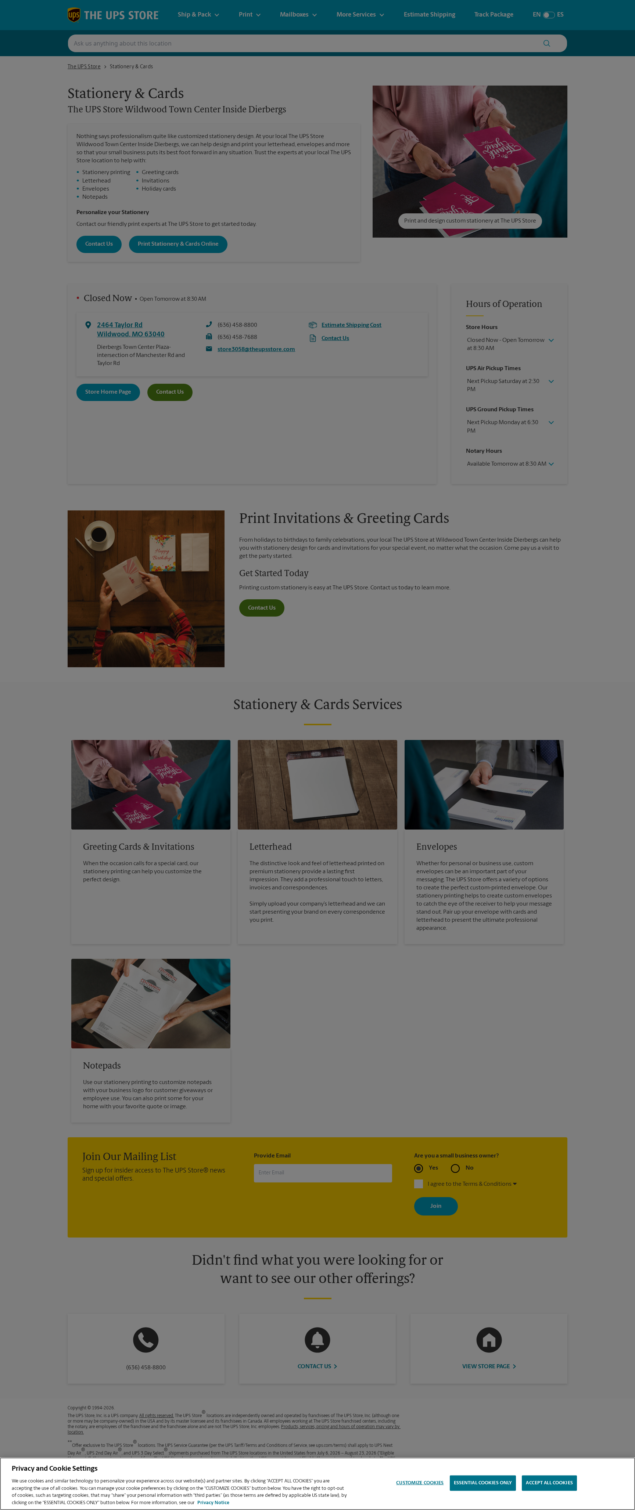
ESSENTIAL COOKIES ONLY (483, 1483)
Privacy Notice (213, 1502)
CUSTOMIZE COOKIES (420, 1483)
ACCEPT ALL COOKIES (549, 1483)
